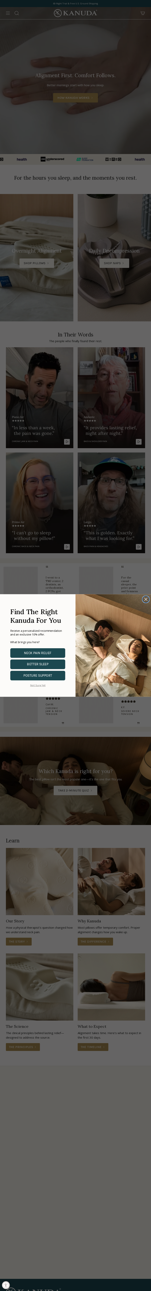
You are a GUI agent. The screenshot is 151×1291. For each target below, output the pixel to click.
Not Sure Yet (38, 685)
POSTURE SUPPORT (37, 675)
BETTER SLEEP (37, 664)
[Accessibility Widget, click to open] (6, 1285)
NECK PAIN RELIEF (38, 653)
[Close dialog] (145, 599)
